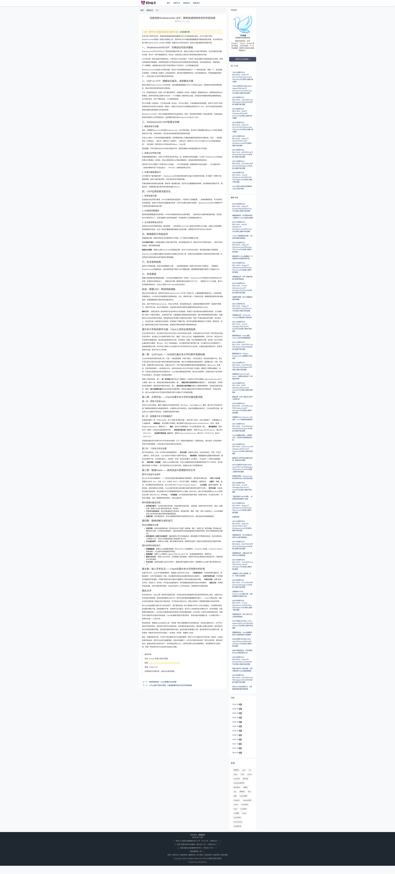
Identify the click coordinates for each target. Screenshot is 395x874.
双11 (249, 791)
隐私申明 (208, 855)
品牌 (235, 796)
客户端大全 (237, 787)
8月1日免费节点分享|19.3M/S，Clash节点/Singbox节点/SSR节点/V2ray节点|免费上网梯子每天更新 (242, 113)
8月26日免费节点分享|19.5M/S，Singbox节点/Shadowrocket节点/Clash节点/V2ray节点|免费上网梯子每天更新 (242, 247)
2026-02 (235, 731)
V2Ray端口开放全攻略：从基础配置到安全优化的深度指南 (170, 685)
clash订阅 (236, 778)
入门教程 (236, 813)
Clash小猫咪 (243, 796)
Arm (235, 791)
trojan (235, 774)
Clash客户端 (237, 826)
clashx (244, 813)
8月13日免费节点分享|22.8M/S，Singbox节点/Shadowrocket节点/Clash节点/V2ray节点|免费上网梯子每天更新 (242, 507)
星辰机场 (201, 835)
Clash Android (238, 822)
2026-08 (235, 704)
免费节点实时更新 (242, 59)
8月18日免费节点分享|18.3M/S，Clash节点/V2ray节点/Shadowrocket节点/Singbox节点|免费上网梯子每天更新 (242, 408)
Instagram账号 (247, 800)
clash (243, 770)
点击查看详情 (185, 32)
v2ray (242, 774)
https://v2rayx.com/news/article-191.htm (164, 663)
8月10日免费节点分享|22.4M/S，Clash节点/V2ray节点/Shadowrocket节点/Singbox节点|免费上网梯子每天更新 (242, 564)
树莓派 (245, 787)
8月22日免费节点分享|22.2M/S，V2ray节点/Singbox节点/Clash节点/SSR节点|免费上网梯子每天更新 (242, 326)
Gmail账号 (243, 809)
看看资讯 (196, 3)
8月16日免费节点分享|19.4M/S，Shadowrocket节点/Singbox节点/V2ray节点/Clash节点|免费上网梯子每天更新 (242, 449)
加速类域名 (235, 517)
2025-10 (235, 748)
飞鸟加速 (242, 35)
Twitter (236, 804)
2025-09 (235, 752)
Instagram (236, 800)
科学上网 (245, 778)
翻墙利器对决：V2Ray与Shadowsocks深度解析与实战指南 (242, 356)
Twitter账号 (244, 804)
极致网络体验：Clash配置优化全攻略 (162, 682)
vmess (249, 774)
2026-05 (235, 717)
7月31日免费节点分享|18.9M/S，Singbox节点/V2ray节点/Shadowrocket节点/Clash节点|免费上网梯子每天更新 (242, 77)
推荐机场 (186, 3)
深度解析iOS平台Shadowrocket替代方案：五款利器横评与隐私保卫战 (242, 594)
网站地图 (224, 855)
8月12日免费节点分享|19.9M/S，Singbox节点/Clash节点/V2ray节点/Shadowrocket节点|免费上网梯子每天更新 (242, 140)
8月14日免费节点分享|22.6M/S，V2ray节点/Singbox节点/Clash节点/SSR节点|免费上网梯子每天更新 (242, 487)
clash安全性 (237, 817)
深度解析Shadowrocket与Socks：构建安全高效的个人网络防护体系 (242, 376)
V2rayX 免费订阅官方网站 (211, 858)
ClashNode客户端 (239, 783)
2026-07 (235, 709)
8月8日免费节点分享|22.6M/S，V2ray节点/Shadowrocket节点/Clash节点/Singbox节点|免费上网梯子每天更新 (242, 177)
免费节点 (176, 3)
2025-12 (235, 739)
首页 (168, 3)
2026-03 (235, 726)
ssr (250, 770)
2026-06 (235, 713)
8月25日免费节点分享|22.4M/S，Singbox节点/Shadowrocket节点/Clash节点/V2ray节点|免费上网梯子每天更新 (242, 267)
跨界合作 (242, 791)
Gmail (235, 809)
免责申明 (216, 855)
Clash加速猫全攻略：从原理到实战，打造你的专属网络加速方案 (242, 437)
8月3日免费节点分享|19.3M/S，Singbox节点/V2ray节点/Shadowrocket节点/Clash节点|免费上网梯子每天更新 (242, 127)
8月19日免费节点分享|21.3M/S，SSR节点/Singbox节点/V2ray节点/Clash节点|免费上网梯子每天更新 (242, 387)
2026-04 (235, 722)
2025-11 (235, 744)
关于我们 (200, 855)
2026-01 (235, 735)
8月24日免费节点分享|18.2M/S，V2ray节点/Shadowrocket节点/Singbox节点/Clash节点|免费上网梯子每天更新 (242, 288)
